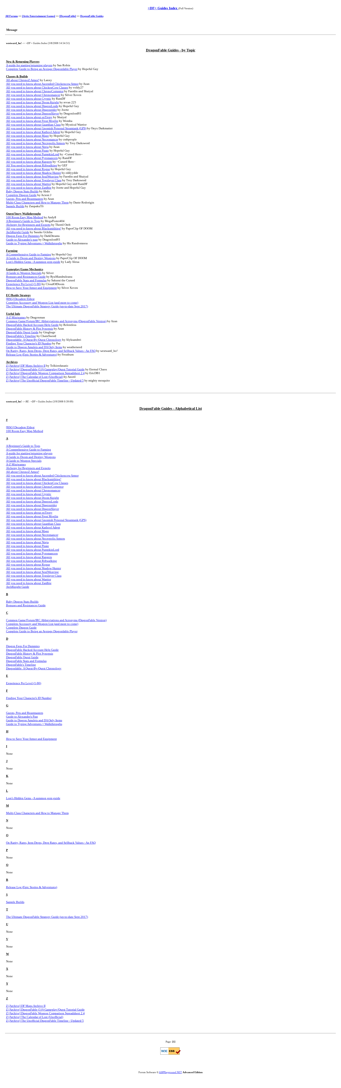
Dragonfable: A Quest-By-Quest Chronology (33, 339)
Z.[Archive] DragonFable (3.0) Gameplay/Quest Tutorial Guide (45, 369)
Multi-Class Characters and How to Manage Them (37, 202)
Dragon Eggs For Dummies (23, 236)
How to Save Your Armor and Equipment (31, 287)
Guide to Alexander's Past (22, 716)
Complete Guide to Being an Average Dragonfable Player (41, 69)
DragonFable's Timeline (21, 336)
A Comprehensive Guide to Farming (28, 254)
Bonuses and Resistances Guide (26, 276)
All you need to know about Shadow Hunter (33, 173)
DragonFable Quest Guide (22, 332)
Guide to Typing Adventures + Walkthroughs (34, 243)
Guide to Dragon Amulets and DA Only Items (34, 347)
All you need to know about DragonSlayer (32, 113)
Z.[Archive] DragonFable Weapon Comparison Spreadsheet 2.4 (45, 373)
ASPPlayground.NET (170, 1072)
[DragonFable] (67, 16)
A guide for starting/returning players (29, 65)
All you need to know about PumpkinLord (32, 154)
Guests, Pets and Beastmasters (24, 198)
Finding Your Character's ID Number (28, 343)
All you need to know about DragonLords (32, 106)
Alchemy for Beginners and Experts (28, 224)
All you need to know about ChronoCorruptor (35, 91)
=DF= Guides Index (163, 8)
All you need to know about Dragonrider (31, 109)
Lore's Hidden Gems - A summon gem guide (33, 262)
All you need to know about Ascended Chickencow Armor (42, 84)
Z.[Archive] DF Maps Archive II (25, 365)
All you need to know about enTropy (29, 117)
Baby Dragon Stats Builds (22, 191)
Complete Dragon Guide (21, 195)
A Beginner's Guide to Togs (23, 221)
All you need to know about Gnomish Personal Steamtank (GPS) (46, 128)
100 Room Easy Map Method (24, 217)
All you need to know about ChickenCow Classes (37, 87)
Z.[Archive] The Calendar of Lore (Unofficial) (34, 377)
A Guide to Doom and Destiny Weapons (31, 258)
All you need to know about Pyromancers (32, 158)
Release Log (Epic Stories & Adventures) (31, 354)
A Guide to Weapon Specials (24, 273)
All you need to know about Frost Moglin (32, 121)
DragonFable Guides (91, 16)
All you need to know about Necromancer (32, 139)
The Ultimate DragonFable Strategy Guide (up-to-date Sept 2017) (47, 306)
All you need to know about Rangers (29, 161)
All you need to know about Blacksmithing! (33, 228)
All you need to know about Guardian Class (33, 124)
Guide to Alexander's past (22, 239)
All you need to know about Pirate (27, 150)
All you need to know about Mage (27, 135)
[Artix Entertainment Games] (38, 16)
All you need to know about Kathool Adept (33, 132)
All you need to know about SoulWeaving (32, 176)
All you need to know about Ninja (27, 147)
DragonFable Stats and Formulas (26, 280)
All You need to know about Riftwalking (31, 165)
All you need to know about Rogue (28, 169)
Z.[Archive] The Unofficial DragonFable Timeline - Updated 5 (45, 380)
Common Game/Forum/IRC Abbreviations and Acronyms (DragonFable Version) (56, 321)
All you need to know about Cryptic (28, 98)
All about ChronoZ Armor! (22, 80)
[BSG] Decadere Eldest (20, 299)
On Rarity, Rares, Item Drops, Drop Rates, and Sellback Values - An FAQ (51, 351)
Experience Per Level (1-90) (23, 284)
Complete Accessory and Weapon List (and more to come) (42, 302)
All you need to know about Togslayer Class (33, 180)
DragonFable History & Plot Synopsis (29, 328)
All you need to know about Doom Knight (32, 102)
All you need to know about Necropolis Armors (35, 143)
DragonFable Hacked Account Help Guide (32, 325)
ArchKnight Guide (17, 232)
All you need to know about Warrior (28, 184)
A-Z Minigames (16, 317)
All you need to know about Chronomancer (33, 95)
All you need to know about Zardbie (28, 187)
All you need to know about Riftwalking (31, 561)
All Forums (11, 16)
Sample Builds (15, 206)
